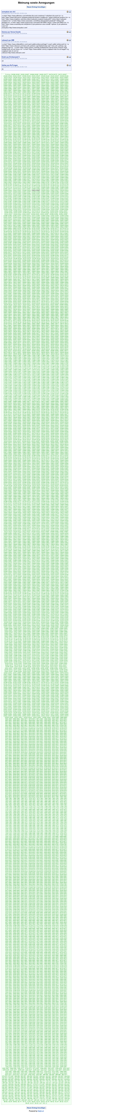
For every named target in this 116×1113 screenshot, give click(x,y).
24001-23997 (55, 82)
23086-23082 (64, 124)
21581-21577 (64, 192)
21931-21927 (64, 176)
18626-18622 (26, 327)
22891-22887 (36, 133)
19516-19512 (64, 285)
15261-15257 (36, 479)
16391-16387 (17, 428)
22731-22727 (8, 141)
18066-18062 (26, 352)
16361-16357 (8, 430)
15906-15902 (8, 451)
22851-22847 (45, 135)
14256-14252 (17, 525)
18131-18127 (36, 349)
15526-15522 (64, 466)
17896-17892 (17, 360)
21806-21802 (36, 182)
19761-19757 (64, 274)
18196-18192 (45, 346)
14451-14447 (45, 516)
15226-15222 (36, 481)
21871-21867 (45, 179)
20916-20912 (64, 222)
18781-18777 (64, 319)
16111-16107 (17, 441)
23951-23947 (17, 85)
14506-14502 (8, 514)
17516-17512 (8, 378)
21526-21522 (36, 195)
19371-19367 (8, 293)
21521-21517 (45, 195)
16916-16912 (17, 405)
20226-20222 (45, 254)
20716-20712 (45, 231)
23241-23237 (36, 117)
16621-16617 (45, 417)
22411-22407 (17, 155)
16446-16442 (45, 425)
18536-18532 (64, 330)
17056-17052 (17, 398)
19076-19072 (36, 306)
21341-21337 (55, 203)
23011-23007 (8, 128)
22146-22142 (55, 166)
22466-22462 (45, 152)
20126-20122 (36, 258)
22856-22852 (36, 135)
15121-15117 (36, 485)
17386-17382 (55, 382)
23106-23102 (26, 124)
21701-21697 (36, 187)
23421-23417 (26, 109)
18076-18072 (8, 352)
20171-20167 (17, 257)
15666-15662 (64, 460)
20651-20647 (36, 235)
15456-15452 (64, 470)
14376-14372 (55, 519)
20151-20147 (55, 257)
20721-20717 (36, 231)
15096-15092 (17, 487)
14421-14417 (36, 517)
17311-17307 (64, 385)
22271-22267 (17, 162)
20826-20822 (36, 227)
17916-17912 (45, 358)
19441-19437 (8, 290)
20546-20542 (36, 239)
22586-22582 (17, 147)
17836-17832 (64, 362)
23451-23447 (36, 108)
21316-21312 (36, 204)
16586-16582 (45, 419)
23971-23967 (45, 84)
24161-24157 (17, 76)
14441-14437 (64, 516)
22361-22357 (45, 157)
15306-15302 (17, 478)
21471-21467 (8, 198)
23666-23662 (26, 98)
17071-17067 (55, 397)
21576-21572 (8, 193)
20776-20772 (64, 228)
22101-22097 (8, 170)
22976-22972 (8, 130)
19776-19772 (36, 274)
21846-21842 (26, 181)
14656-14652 (55, 506)
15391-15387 (55, 473)
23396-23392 (8, 111)
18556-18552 (26, 330)
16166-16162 (45, 438)
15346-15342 (8, 476)
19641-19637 (26, 281)
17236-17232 (8, 390)
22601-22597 (55, 146)
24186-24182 (34, 74)
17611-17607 (26, 373)
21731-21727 (45, 185)
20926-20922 (45, 222)
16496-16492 (17, 424)
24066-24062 (64, 79)
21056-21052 (64, 216)
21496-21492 (26, 197)
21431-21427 (17, 200)
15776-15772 (55, 455)
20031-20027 (17, 263)
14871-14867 (45, 497)
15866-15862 (17, 452)
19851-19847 (26, 271)
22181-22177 (55, 165)
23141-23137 (26, 122)
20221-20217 (55, 254)
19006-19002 (36, 309)
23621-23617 (45, 100)
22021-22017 (26, 173)
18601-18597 (8, 328)
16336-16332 (55, 430)
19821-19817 (17, 273)
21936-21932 (55, 176)
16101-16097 (35, 441)
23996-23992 (64, 82)
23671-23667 (17, 98)
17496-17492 (45, 378)
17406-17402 (17, 382)
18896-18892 (45, 314)
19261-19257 (17, 298)
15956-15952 (45, 447)
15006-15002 (55, 490)
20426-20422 (64, 244)
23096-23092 (45, 124)
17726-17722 (8, 368)
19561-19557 (45, 284)
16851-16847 (8, 408)
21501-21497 (17, 197)
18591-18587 (26, 328)
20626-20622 (17, 236)
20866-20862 (26, 225)
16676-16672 (8, 416)
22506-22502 (36, 150)
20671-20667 (64, 233)
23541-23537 (64, 103)
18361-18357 (64, 338)
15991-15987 (45, 446)
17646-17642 (26, 371)
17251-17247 (45, 389)
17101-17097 (64, 395)
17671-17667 (45, 370)
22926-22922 (36, 131)
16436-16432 (64, 425)
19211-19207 (45, 300)
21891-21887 (8, 179)
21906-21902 (45, 177)
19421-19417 (45, 290)
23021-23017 (55, 127)
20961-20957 (45, 220)
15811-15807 (55, 454)
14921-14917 (17, 495)
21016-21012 (8, 219)
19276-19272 (55, 297)
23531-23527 (17, 104)
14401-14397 (8, 519)
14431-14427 (17, 517)
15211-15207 (64, 481)
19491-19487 (45, 287)
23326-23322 (8, 114)
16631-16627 (26, 417)
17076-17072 (45, 397)
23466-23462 (8, 108)
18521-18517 (26, 331)
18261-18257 (55, 343)
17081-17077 (36, 397)
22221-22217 (45, 163)
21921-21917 (17, 177)
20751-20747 (45, 230)
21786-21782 (8, 184)
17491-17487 (55, 378)
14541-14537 (8, 512)
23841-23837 (26, 90)
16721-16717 (55, 412)
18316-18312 (17, 341)
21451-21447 (45, 198)
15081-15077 (45, 487)
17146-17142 (45, 393)
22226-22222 (36, 163)
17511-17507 (17, 378)
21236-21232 (55, 208)
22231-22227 (26, 163)
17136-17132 (64, 393)
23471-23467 (64, 106)
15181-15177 (55, 482)
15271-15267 (17, 479)
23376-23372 (45, 111)
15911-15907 (64, 449)
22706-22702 (55, 141)
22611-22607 (36, 146)
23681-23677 (64, 97)
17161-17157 (17, 393)
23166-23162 (45, 120)
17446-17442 (8, 381)
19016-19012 (17, 309)
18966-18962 (45, 311)
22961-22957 (36, 130)
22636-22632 (55, 144)
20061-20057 (26, 262)
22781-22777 (45, 138)
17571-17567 (36, 374)
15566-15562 (55, 465)
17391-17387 (45, 382)
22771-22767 (64, 138)
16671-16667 (17, 416)
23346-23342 (36, 112)
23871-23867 (36, 89)
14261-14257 (8, 525)
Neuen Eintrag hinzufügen (36, 7)
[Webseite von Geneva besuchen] (67, 32)
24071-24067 (55, 79)
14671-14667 (26, 506)
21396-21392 (17, 201)
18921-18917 (64, 312)
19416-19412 (55, 290)
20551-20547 (26, 239)
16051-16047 (64, 443)
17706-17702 (45, 368)
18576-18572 (55, 328)
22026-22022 (17, 173)
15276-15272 (8, 479)
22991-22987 (45, 128)
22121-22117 (36, 168)
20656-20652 (26, 235)
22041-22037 (55, 171)
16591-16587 (36, 419)
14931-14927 (64, 493)
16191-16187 (64, 436)
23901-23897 (45, 87)
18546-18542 (45, 330)
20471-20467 (45, 243)
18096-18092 (36, 351)
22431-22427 (45, 154)
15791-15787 (26, 455)
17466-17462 (36, 379)
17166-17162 (8, 393)
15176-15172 (64, 482)
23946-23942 (26, 85)
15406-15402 (26, 473)
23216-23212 (17, 119)
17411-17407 (8, 382)
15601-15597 (55, 463)
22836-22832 (8, 136)
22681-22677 (36, 143)
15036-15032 (64, 489)
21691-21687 (55, 187)
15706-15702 (55, 458)
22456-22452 (64, 152)
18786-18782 (55, 319)
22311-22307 (8, 160)
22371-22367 (26, 157)
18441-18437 (45, 335)
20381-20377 (17, 247)
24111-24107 (45, 77)
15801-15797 (8, 455)
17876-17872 (55, 360)
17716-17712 (26, 368)
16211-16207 (26, 436)
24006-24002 (45, 82)
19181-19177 (36, 301)
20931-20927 (36, 222)
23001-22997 (26, 128)
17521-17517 (64, 376)
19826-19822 (8, 273)
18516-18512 (36, 331)
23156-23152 (64, 120)
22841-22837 (64, 135)
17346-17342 (64, 384)
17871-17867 (64, 360)
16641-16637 (8, 417)
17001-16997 (55, 400)
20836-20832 (17, 227)
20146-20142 (64, 257)
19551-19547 (64, 284)
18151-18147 (64, 347)
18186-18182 (64, 346)
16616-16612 (55, 417)
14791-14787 (64, 500)
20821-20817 (45, 227)
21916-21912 (26, 177)
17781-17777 (36, 365)
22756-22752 (26, 139)
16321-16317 (17, 431)
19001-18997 (45, 309)
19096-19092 (64, 304)
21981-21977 (36, 174)
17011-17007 (36, 400)
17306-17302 (8, 387)
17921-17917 (36, 358)
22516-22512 (17, 150)
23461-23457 (17, 108)
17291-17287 (36, 387)
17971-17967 (8, 357)
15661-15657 (8, 462)
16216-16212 (17, 436)
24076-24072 (45, 79)
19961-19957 (17, 266)
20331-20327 (45, 249)
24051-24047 (26, 81)
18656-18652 (36, 325)
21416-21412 (45, 200)
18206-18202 (26, 346)
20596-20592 (8, 238)
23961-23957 (64, 84)
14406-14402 (64, 517)
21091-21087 (63, 214)
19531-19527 (36, 285)
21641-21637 (17, 190)
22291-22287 (45, 160)
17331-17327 (26, 385)
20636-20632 (64, 235)
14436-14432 (8, 517)
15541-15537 (36, 466)
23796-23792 (45, 92)
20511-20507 (36, 241)
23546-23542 (55, 103)
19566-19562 (36, 284)
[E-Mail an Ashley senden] (70, 65)
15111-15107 (55, 485)
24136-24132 (64, 76)
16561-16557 (26, 420)
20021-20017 (36, 263)
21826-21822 (64, 181)
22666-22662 (64, 143)
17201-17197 (8, 392)
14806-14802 (36, 500)
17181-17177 (45, 392)
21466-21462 (17, 198)
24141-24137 (55, 76)
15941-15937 (8, 449)
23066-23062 (36, 125)
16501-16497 (8, 424)
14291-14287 (17, 524)
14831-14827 (55, 498)
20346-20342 (17, 249)
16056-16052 (55, 443)
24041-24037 (45, 81)
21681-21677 (8, 189)
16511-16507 (55, 422)
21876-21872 (36, 179)
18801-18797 (26, 319)
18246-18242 (17, 344)
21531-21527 (26, 195)
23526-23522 (26, 104)
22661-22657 (8, 144)
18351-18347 (17, 339)
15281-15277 (64, 478)
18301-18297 (45, 341)
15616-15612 (26, 463)
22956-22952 (45, 130)
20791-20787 (36, 228)
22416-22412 (8, 155)
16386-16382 (26, 428)
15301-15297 (26, 478)
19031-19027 (55, 308)
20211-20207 (8, 255)
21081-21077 (17, 216)
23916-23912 (17, 87)
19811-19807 (36, 273)
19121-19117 (17, 304)
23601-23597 (17, 101)
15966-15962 (26, 447)
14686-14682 (64, 505)
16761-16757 (45, 411)
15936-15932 (17, 449)
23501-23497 (8, 106)
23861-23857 (55, 89)
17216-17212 (45, 390)
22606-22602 (45, 146)
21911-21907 (36, 177)
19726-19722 (64, 276)
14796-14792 (55, 500)
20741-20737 (64, 230)
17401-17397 (26, 382)
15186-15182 (45, 482)
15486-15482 (8, 470)
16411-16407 (45, 427)
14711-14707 (17, 505)
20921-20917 (55, 222)
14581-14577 (64, 509)
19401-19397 (17, 292)
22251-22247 (55, 162)
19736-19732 (45, 276)
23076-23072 (17, 125)
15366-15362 (36, 474)
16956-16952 (8, 403)
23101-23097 (35, 124)
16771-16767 (26, 411)
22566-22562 (55, 147)
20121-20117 (45, 258)
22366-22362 (36, 157)
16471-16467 (64, 424)
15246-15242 (64, 479)
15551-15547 (17, 466)
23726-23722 (45, 95)
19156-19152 (17, 303)
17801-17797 (64, 363)
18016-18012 (55, 354)
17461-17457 (45, 379)
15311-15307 (8, 478)
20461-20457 (64, 243)
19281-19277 (45, 297)
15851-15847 (45, 452)
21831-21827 (55, 181)
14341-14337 (55, 520)
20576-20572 (45, 238)
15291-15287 (45, 478)
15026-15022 (17, 490)
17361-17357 (36, 384)
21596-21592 (36, 192)
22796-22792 (17, 138)
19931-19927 (8, 268)
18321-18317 (8, 341)
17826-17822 (17, 363)
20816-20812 (55, 227)
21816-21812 (17, 182)
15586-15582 (17, 465)
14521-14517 (45, 512)
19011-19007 (26, 309)
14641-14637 (17, 508)
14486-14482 (45, 514)
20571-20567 (55, 238)
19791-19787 (8, 274)
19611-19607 (17, 282)
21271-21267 (55, 206)
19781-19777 (26, 274)
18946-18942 (17, 312)
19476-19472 (8, 289)
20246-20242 (8, 254)
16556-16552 (36, 420)
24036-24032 (55, 81)
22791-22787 (26, 138)
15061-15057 (17, 489)
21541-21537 (8, 195)
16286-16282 (17, 433)
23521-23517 (36, 104)
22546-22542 (26, 149)
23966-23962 (55, 84)
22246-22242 (64, 162)
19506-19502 (17, 287)
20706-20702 (64, 231)
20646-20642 (45, 235)
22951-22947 (55, 130)
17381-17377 (64, 382)
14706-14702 (26, 505)
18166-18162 (36, 347)
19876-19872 (45, 270)
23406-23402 (55, 109)
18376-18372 (36, 338)
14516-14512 (55, 512)
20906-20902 (17, 224)
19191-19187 (17, 301)
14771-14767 (36, 501)
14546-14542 (64, 511)
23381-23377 (36, 111)
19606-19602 (26, 282)
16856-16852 (64, 406)
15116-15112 (45, 485)
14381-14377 (45, 519)
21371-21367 (64, 201)
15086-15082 (36, 487)
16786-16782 (64, 409)
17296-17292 (26, 387)
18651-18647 (45, 325)
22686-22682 (26, 143)
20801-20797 (17, 228)
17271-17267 (8, 389)
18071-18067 (17, 352)
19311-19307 (55, 295)
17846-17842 (45, 362)
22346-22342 (8, 158)
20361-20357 (55, 247)
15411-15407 (17, 473)
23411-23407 (45, 109)
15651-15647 (26, 462)
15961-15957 (36, 447)
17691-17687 (8, 370)
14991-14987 (17, 492)
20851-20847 (55, 225)
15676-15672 (45, 460)
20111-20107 (64, 258)
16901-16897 (45, 405)
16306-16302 (45, 431)
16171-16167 (36, 438)
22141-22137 (64, 166)
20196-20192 (36, 255)
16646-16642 (64, 416)
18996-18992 (55, 309)
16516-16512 (45, 422)
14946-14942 (36, 493)
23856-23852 (64, 89)
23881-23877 (17, 89)
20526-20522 (8, 241)
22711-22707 (45, 141)
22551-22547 (17, 149)
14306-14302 (55, 522)
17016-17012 (26, 400)
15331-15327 (36, 476)
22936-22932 (17, 131)
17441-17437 (17, 381)
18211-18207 (17, 346)
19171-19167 (55, 301)
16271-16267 (45, 433)
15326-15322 (45, 476)
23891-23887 (64, 87)
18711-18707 (64, 322)
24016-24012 (26, 82)
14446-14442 (55, 516)
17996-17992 (26, 355)
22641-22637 (45, 144)
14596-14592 (36, 509)
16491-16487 (26, 424)
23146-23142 (17, 122)
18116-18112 (64, 349)
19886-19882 (26, 270)
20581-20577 (36, 238)
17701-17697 (55, 368)
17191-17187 (26, 392)
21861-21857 (64, 179)
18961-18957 (55, 311)
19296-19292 (17, 297)
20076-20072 (64, 260)
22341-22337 (17, 158)
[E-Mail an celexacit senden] (70, 40)
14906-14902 (45, 495)
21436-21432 (8, 200)
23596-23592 (26, 101)
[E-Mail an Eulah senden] (70, 57)
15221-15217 (45, 481)
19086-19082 (17, 306)
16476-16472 (55, 424)
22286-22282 (55, 160)
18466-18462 (64, 333)
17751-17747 (26, 366)
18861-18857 (45, 316)
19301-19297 (8, 297)
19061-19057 (64, 306)
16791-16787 (55, 409)
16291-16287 (8, 433)
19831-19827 (64, 271)
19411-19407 (64, 290)
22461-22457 (55, 152)
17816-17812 (36, 363)
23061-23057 (45, 125)
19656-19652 (64, 279)
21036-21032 (36, 217)
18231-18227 (45, 344)
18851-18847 (64, 316)
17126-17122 (17, 395)
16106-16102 (26, 441)
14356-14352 (26, 520)
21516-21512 (55, 195)
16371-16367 (55, 428)
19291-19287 (26, 297)
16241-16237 (36, 435)
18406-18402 (45, 336)
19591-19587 (55, 282)
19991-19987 (26, 265)
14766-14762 (45, 501)
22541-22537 (36, 149)
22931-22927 (26, 131)
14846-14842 (26, 498)
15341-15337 (17, 476)
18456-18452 (17, 335)
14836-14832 (45, 498)
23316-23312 (26, 114)
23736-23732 (26, 95)
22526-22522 (64, 149)
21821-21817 (8, 182)
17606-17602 (36, 373)
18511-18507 (45, 331)
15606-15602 (45, 463)
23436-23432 (64, 108)
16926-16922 (64, 403)
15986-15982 (55, 446)
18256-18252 (64, 343)
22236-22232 (17, 163)
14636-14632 (26, 508)
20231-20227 (36, 254)
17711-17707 (36, 368)
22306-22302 (17, 160)
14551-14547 (55, 511)
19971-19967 (64, 265)
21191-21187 (8, 211)
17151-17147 (36, 393)
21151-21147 (17, 212)
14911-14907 (36, 495)
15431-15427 (45, 471)
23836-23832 (36, 90)
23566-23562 (17, 103)
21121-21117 (8, 214)
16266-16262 (55, 433)
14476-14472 (64, 514)
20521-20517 (17, 241)
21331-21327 (8, 204)
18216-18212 (8, 346)
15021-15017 (26, 490)
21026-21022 (55, 217)
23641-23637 (8, 100)
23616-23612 (55, 100)
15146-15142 (55, 484)
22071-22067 (64, 170)
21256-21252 (17, 208)
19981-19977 (45, 265)
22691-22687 (17, 143)
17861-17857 (17, 362)
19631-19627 (45, 281)
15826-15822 (26, 454)
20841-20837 (8, 227)
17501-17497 (36, 378)
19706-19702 (36, 278)
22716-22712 (36, 141)
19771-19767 (45, 274)
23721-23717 (55, 95)
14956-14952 (17, 493)
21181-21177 (27, 211)
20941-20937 (17, 222)
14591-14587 (45, 509)
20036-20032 (8, 263)
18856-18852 (55, 316)
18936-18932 (36, 312)
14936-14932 (55, 493)
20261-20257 (45, 252)
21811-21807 (26, 182)
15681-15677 (36, 460)
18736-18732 (17, 322)
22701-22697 (64, 141)
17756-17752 (17, 366)
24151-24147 (36, 76)
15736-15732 (64, 457)
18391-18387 (8, 338)
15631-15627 (64, 462)
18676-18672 (64, 324)
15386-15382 (64, 473)
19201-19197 (64, 300)
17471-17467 (26, 379)
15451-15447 (8, 471)
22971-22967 (17, 130)
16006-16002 (17, 446)
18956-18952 (64, 311)
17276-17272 (64, 387)
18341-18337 (36, 339)
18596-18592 (17, 328)
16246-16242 (26, 435)
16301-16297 (55, 431)
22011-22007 (45, 173)
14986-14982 (26, 492)
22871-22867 (8, 135)
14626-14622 (45, 508)
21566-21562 (26, 193)
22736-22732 (64, 139)
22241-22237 (8, 163)
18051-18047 (55, 352)
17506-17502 (26, 378)
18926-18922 (55, 312)
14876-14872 (36, 497)
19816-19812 (26, 273)
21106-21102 (35, 214)
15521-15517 (8, 468)
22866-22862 (17, 135)
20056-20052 (36, 262)
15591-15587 (8, 465)
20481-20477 (26, 243)
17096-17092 (8, 397)
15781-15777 (45, 455)
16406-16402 (55, 427)
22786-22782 (36, 138)
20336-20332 (36, 249)
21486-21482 (45, 197)
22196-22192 (26, 165)
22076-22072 (55, 170)
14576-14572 (8, 511)
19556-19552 (55, 284)
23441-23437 (55, 108)
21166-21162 (54, 211)
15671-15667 (55, 460)
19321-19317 (36, 295)
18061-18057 (36, 352)
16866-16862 (45, 406)
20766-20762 (17, 230)
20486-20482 (17, 243)
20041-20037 (64, 262)
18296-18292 (55, 341)
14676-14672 (17, 506)
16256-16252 (8, 435)
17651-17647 (17, 371)
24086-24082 (26, 79)
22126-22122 (27, 168)
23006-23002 (17, 128)
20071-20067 (8, 262)
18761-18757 (36, 320)
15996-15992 (36, 446)
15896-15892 (26, 451)
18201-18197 (36, 346)
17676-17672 (36, 370)
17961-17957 (26, 357)
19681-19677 (17, 279)
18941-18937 (26, 312)
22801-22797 (8, 138)
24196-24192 (15, 74)
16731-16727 (36, 412)
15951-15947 (55, 447)
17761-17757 (8, 366)
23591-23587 (36, 101)
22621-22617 (17, 146)
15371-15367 (26, 474)
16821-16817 (64, 408)
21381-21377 (45, 201)
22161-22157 (26, 166)
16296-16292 (64, 431)
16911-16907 (26, 405)
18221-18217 (64, 344)
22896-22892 (26, 133)
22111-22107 (55, 168)
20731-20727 (17, 231)
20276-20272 (17, 252)
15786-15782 (36, 455)
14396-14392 (17, 519)
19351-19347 (45, 293)
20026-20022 (26, 263)
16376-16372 (45, 428)
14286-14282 (26, 524)
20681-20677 (45, 233)
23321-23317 (17, 114)
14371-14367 (64, 519)
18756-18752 (45, 320)
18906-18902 (26, 314)
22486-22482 (8, 152)
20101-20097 (17, 260)
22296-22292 (36, 160)
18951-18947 (8, 312)
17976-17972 (64, 355)
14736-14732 (36, 503)
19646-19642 (17, 281)
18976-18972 (26, 311)
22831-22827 (17, 136)
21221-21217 (17, 209)
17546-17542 (17, 376)
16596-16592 (26, 419)
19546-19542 (8, 285)
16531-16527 (17, 422)
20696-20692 (17, 233)
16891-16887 (64, 405)
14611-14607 (8, 509)
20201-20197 (26, 255)
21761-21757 (55, 184)
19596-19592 (45, 282)
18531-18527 (8, 331)
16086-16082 (64, 441)
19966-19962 (8, 266)
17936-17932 (8, 358)
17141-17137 (55, 393)
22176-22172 (64, 165)
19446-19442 (64, 289)
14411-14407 (55, 517)
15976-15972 (8, 447)
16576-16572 (64, 419)
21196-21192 (64, 209)
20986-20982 (64, 219)
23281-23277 (26, 116)
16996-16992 (64, 400)
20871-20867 (17, 225)
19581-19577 (8, 284)
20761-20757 (26, 230)
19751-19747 (17, 276)
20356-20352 (64, 247)
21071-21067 (36, 216)
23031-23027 (36, 127)
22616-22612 (26, 146)
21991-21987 (17, 174)
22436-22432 (36, 154)
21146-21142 (27, 212)
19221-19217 (26, 300)
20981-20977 (8, 220)
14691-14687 (55, 505)
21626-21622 (45, 190)
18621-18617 (36, 327)
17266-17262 (17, 389)
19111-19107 (36, 304)
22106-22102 (64, 168)
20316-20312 (8, 251)
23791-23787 (55, 92)
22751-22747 (36, 139)
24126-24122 (17, 77)
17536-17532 (36, 376)
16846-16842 (17, 408)
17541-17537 (26, 376)
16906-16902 (36, 405)
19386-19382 (45, 292)
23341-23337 (45, 112)
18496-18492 (8, 333)
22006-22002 (55, 173)
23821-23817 (64, 90)
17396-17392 (36, 382)
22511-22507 (26, 150)
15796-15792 (17, 455)
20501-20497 (55, 241)
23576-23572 (64, 101)
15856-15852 (36, 452)
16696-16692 (36, 414)
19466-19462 (26, 289)
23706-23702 (17, 97)
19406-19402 (8, 292)
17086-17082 (26, 397)
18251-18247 (8, 344)
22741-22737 (55, 139)
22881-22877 (55, 133)
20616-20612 (36, 236)
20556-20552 (17, 239)
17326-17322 (36, 385)
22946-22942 (64, 130)
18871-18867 (26, 316)
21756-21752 (64, 184)
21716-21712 (8, 187)
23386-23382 (26, 111)
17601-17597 (45, 373)
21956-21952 (17, 176)
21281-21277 (36, 206)
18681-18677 (55, 324)
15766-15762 (8, 457)
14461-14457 (26, 516)
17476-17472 (17, 379)
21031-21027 (45, 217)
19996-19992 (17, 265)
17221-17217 (36, 390)
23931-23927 (55, 85)
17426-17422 (45, 381)
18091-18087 (45, 351)
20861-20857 (36, 225)
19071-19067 (45, 306)
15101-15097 (8, 487)
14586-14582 (55, 509)
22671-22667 (55, 143)
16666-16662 (26, 416)
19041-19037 (36, 308)
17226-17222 (26, 390)
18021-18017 (45, 354)
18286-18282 (8, 343)
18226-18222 (55, 344)
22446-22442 (17, 154)
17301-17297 (17, 387)
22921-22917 (45, 131)
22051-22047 (36, 171)
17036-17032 (55, 398)
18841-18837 (17, 317)
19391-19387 (36, 292)
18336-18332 (45, 339)
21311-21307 (45, 204)
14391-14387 (26, 519)
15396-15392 (45, 473)
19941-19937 (55, 266)
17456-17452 (55, 379)
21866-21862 (55, 179)
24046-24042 (36, 81)
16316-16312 (26, 431)
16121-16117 (64, 439)
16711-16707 (8, 414)
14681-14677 (8, 506)
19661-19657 (55, 279)
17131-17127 (8, 395)
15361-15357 (45, 474)
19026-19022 (64, 308)
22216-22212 (55, 163)
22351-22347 (64, 157)
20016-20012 (45, 263)
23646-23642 (64, 98)
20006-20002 (64, 263)
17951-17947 (45, 357)
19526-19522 (45, 285)
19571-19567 (26, 284)
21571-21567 (17, 193)
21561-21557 (36, 193)
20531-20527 (64, 239)
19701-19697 (45, 278)
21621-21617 (55, 190)
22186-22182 (45, 165)
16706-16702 (17, 414)
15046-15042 (45, 489)
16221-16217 (8, 436)
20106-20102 (8, 260)
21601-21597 (26, 192)
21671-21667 (26, 189)
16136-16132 (36, 439)
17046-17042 (36, 398)
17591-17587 (64, 373)
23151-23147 (8, 122)
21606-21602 (17, 192)
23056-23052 (55, 125)
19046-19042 (26, 308)
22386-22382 (64, 155)
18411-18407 (36, 336)
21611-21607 (8, 192)
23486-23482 (36, 106)
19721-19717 (8, 278)
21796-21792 (55, 182)
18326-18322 (64, 339)
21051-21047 (8, 217)
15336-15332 (26, 476)
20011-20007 (55, 263)
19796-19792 (64, 273)
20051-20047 (45, 262)
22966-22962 (26, 130)
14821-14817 (8, 500)
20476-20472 (36, 243)
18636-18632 (8, 327)
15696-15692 (8, 460)
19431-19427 (26, 290)
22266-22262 (26, 162)
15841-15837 (64, 452)
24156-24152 (26, 76)
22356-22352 (55, 157)
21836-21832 (45, 181)
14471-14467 (8, 516)
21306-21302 (55, 204)
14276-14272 (45, 524)
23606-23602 (8, 101)
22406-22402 (26, 155)
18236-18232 (36, 344)
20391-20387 (64, 246)
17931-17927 (17, 358)
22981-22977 (64, 128)
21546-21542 (64, 193)
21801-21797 (45, 182)
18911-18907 (17, 314)
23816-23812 (8, 92)
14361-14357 (17, 520)
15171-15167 (8, 484)
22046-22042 (45, 171)
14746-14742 (17, 503)
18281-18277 (17, 343)
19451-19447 (55, 289)
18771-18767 (17, 320)
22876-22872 (64, 133)
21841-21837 (36, 181)
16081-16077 (8, 443)
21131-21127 (54, 212)
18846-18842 (8, 317)
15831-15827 (17, 454)
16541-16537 (64, 420)
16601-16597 (17, 419)
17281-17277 (55, 387)
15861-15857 (26, 452)
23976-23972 (36, 84)
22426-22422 (55, 154)
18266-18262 (45, 343)
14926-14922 (8, 495)
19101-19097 (54, 304)
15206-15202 (8, 482)
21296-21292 (8, 206)
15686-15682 (26, 460)
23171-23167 (36, 120)
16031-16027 (36, 444)
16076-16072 (17, 443)
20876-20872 (8, 225)
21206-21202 (45, 209)
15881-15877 (55, 451)
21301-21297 (64, 204)
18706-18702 (8, 324)
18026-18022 (36, 354)
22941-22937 (8, 131)
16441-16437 (55, 425)
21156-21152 (8, 212)
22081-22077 (45, 170)
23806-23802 (26, 92)
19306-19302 (64, 295)
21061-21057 (55, 216)
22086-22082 (36, 170)
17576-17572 (26, 374)
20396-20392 (55, 246)
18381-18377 (26, 338)
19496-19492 (36, 287)
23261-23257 (64, 116)
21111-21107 (26, 214)
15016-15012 (36, 490)
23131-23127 (45, 122)
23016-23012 (64, 127)
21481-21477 (55, 197)
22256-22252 (45, 162)
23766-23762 (36, 93)
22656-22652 (17, 144)
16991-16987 (8, 401)
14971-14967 (55, 492)
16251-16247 (17, 435)
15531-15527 (55, 466)
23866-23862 (45, 89)
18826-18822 (45, 317)
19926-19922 (17, 268)
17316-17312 (55, 385)
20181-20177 (64, 255)
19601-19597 (36, 282)
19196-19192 (8, 301)
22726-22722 (17, 141)
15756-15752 (26, 457)
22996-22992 (36, 128)
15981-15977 (64, 446)
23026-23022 (45, 127)
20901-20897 (26, 224)
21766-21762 (45, 184)
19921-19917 (26, 268)
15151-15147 (45, 484)
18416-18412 (26, 336)
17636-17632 (45, 371)
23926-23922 (64, 85)
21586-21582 (55, 192)
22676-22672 (45, 143)
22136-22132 (8, 168)
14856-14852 (8, 498)
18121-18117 (55, 349)
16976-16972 (36, 401)
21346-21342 (45, 203)
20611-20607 (45, 236)
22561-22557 (64, 147)
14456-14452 (36, 516)
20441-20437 (36, 244)
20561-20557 (8, 239)
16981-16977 (26, 401)
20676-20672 (55, 233)
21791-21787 (64, 182)
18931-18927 (45, 312)
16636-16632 (17, 417)
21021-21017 (64, 217)
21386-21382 (36, 201)
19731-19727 (55, 276)
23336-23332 (55, 112)
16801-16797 (36, 409)
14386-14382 (36, 519)
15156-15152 (36, 484)
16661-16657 (36, 416)
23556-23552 (36, 103)
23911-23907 (26, 87)
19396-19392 (26, 292)
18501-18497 (64, 331)
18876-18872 (17, 316)
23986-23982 (17, 84)
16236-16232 (45, 435)
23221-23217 (8, 119)
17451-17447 (64, 379)
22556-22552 (8, 149)
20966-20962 (36, 220)
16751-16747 (64, 411)
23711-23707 (8, 97)
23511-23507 (55, 104)
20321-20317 (64, 249)
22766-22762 (8, 139)
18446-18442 (36, 335)
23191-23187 (64, 119)
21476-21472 (64, 197)
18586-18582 (36, 328)
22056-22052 (26, 171)
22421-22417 (64, 154)
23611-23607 (64, 100)
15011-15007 (45, 490)
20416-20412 (17, 246)
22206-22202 (8, 165)
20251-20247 (64, 252)
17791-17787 (17, 365)
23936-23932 (45, 85)
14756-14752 (64, 501)
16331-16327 (64, 430)
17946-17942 (55, 357)
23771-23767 (26, 93)
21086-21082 (8, 216)
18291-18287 (64, 341)
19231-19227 (8, 300)
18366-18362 (55, 338)
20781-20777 (55, 228)
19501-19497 (26, 287)
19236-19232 (64, 298)
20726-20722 (26, 231)
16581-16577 (55, 419)
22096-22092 (17, 170)
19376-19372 (64, 292)
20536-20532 (55, 239)
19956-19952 (26, 266)
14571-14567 (17, 511)
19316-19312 (45, 295)
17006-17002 (45, 400)
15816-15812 (45, 454)
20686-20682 (36, 233)
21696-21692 (45, 187)
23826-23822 (55, 90)
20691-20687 (26, 233)
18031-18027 (26, 354)
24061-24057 (8, 81)
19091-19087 (8, 306)
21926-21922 (8, 177)
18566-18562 (8, 330)
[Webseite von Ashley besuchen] (67, 65)
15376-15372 (17, 474)
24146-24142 (45, 76)
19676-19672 (26, 279)
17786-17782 (26, 365)
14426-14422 (26, 517)
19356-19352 (36, 293)
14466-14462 (17, 516)
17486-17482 (64, 378)
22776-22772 (55, 138)
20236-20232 (26, 254)
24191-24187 (25, 74)
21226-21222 (8, 209)
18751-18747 (55, 320)
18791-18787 (45, 319)
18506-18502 (55, 331)
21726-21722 (55, 185)
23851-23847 (8, 90)
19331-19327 (17, 295)
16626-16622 (36, 417)
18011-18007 (64, 354)
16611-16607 (64, 417)
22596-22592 (64, 146)
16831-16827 (45, 408)
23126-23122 (55, 122)
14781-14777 (17, 501)
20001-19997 (8, 265)
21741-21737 (26, 185)
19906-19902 (55, 268)
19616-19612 (8, 282)
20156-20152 (45, 257)
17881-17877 (45, 360)
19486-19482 (55, 287)
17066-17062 (64, 397)
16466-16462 (8, 425)
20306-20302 (26, 251)
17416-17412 (64, 381)
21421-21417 (36, 200)
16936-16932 (45, 403)
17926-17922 (26, 358)
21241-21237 (45, 208)
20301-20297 (36, 251)
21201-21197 (55, 209)
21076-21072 (26, 216)
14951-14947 (26, 493)
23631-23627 (26, 100)
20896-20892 (36, 224)
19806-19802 (45, 273)
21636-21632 (26, 190)
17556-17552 (64, 374)
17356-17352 (45, 384)
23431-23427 (8, 109)
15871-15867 (8, 452)
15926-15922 (36, 449)
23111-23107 (17, 124)
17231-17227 (17, 390)
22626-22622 (8, 146)
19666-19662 (45, 279)
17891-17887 (26, 360)
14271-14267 (55, 524)
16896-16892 (55, 405)
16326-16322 (8, 431)
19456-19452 (45, 289)
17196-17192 (17, 392)
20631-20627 (8, 236)
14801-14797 (45, 500)
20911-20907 (8, 224)
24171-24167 (62, 74)
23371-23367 (55, 111)
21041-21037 (26, 217)
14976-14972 (45, 492)
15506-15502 (36, 468)
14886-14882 (17, 497)
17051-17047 (26, 398)
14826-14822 (64, 498)
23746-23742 (8, 95)
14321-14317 (26, 522)
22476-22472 (26, 152)
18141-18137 (17, 349)
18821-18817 (55, 317)
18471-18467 (55, 333)
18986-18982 (8, 311)
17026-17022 (8, 400)
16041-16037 (17, 444)
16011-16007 (8, 446)
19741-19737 (36, 276)
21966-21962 (64, 174)
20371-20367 (36, 247)
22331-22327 (36, 158)
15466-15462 (45, 470)
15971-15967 (17, 447)
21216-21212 (27, 209)
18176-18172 (17, 347)
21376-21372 (55, 201)
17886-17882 (36, 360)
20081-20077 (55, 260)
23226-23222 (64, 117)
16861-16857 (55, 406)
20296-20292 (45, 251)
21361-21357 (17, 203)
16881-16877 (17, 406)
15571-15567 (45, 465)
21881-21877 (26, 179)
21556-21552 (45, 193)
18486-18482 (26, 333)
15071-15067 (64, 487)
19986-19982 (36, 265)
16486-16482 (36, 424)
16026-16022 (45, 444)
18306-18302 (36, 341)
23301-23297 (55, 114)
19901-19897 (64, 268)
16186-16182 (8, 438)
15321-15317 (55, 476)
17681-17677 (26, 370)
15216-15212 (55, 481)
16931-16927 (55, 403)
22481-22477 (17, 152)
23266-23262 (55, 116)
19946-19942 (45, 266)
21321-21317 (26, 204)
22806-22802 (64, 136)
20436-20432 (45, 244)
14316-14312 (36, 522)
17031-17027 (64, 398)
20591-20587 (17, 238)
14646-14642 (8, 508)
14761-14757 (55, 501)
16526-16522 (26, 422)
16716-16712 (64, 412)
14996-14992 (8, 492)
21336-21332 (64, 203)
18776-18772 (8, 320)
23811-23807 (17, 92)
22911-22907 (64, 131)
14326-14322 (17, 522)
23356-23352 (17, 112)
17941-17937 (64, 357)
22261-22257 (36, 162)
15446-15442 (17, 471)
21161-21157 (63, 211)
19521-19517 (55, 285)
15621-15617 (17, 463)
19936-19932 (64, 266)
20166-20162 (26, 257)
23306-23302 (45, 114)
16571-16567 (8, 420)
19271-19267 (64, 297)
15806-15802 (64, 454)
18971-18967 (36, 311)
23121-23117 (64, 122)
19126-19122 (8, 304)
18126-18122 (45, 349)
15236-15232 (17, 481)
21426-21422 (26, 200)
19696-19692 (55, 278)
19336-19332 (8, 295)
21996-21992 (8, 174)
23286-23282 (17, 116)
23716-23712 (64, 95)
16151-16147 (8, 439)
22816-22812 (45, 136)
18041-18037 (8, 354)
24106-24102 (54, 77)
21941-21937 (45, 176)
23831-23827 (45, 90)
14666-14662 (36, 506)
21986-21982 (26, 174)
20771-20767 (8, 230)
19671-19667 (36, 279)
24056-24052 (17, 81)
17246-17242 (55, 389)
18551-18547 (36, 330)
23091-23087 (54, 124)
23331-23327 (64, 112)
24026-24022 (8, 82)
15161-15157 (26, 484)
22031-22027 (8, 173)
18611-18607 (55, 327)
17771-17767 (55, 365)
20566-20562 (64, 238)
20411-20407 (26, 246)
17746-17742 (36, 366)
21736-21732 (36, 185)
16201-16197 (45, 436)
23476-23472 (55, 106)
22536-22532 (45, 149)
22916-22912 (55, 131)
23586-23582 (45, 101)
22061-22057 (17, 171)
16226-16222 (64, 435)
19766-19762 (55, 274)
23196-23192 (55, 119)
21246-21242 (36, 208)
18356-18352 (8, 339)
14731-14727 (45, 503)
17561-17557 (55, 374)
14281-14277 (36, 524)
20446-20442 (26, 244)
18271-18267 (36, 343)
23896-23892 (55, 87)
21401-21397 (8, 201)
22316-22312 (64, 158)
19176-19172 (45, 301)
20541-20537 (45, 239)
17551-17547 (8, 376)
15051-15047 (36, 489)
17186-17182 (36, 392)
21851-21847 (17, 181)
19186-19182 (26, 301)
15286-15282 (55, 478)
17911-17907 (55, 358)
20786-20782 (45, 228)
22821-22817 (36, 136)
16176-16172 (26, 438)
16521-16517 (36, 422)
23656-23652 (45, 98)
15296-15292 (36, 478)
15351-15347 (64, 474)
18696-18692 (26, 324)
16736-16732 (26, 412)
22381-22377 (8, 157)
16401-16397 (64, 427)
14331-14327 (8, 522)
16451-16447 (36, 425)
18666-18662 (17, 325)
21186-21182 (17, 211)
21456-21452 (36, 198)
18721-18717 (45, 322)
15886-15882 (45, 451)
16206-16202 (36, 436)
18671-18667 (8, 325)
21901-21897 (55, 177)
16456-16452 (26, 425)
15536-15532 (45, 466)
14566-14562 (26, 511)
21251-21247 (26, 208)
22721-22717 (26, 141)
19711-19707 (26, 278)
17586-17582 (8, 374)
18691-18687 (36, 324)
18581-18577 (45, 328)
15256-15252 (45, 479)
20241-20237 (17, 254)
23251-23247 (17, 117)
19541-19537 (17, 285)
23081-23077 (8, 125)
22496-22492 (55, 150)
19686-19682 (8, 279)
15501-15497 (45, 468)
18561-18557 (17, 330)
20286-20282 (64, 251)
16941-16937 (36, 403)
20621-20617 (26, 236)
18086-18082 (54, 351)
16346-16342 (36, 430)
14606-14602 (17, 509)
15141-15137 (64, 484)
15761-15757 (17, 457)
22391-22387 (55, 155)
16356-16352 (17, 430)
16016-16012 (64, 444)
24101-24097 (64, 77)
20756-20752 (36, 230)
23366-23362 (64, 111)
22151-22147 (45, 166)
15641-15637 (45, 462)
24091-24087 (17, 79)
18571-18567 (64, 328)
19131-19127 (64, 303)
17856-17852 (26, 362)
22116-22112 (45, 168)
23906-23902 (36, 87)
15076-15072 (55, 487)
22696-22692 (8, 143)
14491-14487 (36, 514)
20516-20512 (26, 241)
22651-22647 (26, 144)
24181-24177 (43, 74)
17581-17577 (17, 374)
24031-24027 (64, 81)
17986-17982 (45, 355)
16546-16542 (55, 420)
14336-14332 (64, 520)
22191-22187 (36, 165)
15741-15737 (55, 457)
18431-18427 (64, 335)
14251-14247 (26, 525)
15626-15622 (8, 463)
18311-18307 (26, 341)
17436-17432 (26, 381)
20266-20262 (36, 252)
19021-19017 (8, 309)
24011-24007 (36, 82)
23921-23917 (8, 87)
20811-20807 (64, 227)
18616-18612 (45, 327)
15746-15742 (45, 457)
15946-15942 (64, 447)
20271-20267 (26, 252)
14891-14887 (8, 497)
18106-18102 (17, 351)
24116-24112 (36, 77)
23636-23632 (17, 100)
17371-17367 (17, 384)
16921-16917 (8, 405)
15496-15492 (55, 468)
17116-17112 (36, 395)
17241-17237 (64, 389)
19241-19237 (55, 298)
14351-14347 (36, 520)
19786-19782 (17, 274)
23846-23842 (17, 90)
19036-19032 (45, 308)
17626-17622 (64, 371)
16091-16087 (54, 441)
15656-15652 (17, 462)
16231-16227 (55, 435)
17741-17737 (45, 366)
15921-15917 (45, 449)
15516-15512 (17, 468)
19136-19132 (55, 303)
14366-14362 (8, 520)
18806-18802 (17, 319)
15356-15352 (55, 474)
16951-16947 (17, 403)
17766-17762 (64, 365)
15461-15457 (55, 470)
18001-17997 (17, 355)
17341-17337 (8, 385)
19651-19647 (8, 281)
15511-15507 (26, 468)
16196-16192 (55, 436)
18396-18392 (64, 336)
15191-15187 (36, 482)
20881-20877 (64, 224)
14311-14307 (45, 522)
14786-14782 (8, 501)
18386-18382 (17, 338)
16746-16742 (8, 412)
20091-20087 (36, 260)
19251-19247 (36, 298)
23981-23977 (26, 84)
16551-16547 (45, 420)
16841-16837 (26, 408)
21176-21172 (36, 211)
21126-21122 (63, 212)
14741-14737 (26, 503)
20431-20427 (55, 244)
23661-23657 (36, 98)
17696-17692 (64, 368)
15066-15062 (8, 489)
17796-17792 (8, 365)
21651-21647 (64, 189)
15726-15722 (17, 458)
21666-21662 (36, 189)
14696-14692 (45, 505)
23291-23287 (8, 116)
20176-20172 (8, 257)
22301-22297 (26, 160)
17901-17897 (8, 360)
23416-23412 (36, 109)
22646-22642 (36, 144)
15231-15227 (26, 481)
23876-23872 (26, 89)
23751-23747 (64, 93)
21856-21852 (8, 181)
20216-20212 (64, 254)
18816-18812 (64, 317)
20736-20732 (8, 231)
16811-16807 (17, 409)
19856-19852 (17, 271)
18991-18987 (64, 309)
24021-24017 (17, 82)
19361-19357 (26, 293)
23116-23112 (8, 124)
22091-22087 (26, 170)
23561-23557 (26, 103)
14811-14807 (26, 500)
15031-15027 (8, 490)
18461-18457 (8, 335)
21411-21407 (55, 200)
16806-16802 (26, 409)
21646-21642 (8, 190)
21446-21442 (55, 198)
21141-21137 (36, 212)
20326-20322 (55, 249)
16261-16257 (64, 433)
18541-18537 (55, 330)
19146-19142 (36, 303)
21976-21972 (45, 174)
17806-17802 (55, 363)
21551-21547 (55, 193)
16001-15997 (26, 446)
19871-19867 (55, 270)
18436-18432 (55, 335)
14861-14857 (64, 497)
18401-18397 (55, 336)
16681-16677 (64, 414)
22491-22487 (64, 150)
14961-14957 (8, 493)
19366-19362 (17, 293)
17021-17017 (17, 400)
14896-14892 (64, 495)
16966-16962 (55, 401)
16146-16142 (17, 439)
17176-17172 (55, 392)
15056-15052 (26, 489)
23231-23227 (55, 117)
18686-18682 (45, 324)
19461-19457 (36, 289)
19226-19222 (17, 300)
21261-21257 (8, 208)
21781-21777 (17, 184)
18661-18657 (26, 325)
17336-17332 (17, 385)
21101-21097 (44, 214)
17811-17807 (45, 363)
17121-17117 (27, 395)
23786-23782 (64, 92)
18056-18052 (45, 352)
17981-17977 (55, 355)
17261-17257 (26, 389)
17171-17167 (64, 392)
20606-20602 (55, 236)
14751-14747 (8, 503)
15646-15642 (36, 462)
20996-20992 (45, 219)
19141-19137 (45, 303)
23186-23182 (8, 120)
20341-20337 (26, 249)
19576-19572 (17, 284)
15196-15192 (26, 482)
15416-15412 (8, 473)
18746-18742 (64, 320)
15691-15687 (17, 460)
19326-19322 (26, 295)
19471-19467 (17, 289)
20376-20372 (26, 247)
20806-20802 (8, 228)
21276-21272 (45, 206)
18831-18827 (36, 317)
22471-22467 (36, 152)
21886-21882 (17, 179)
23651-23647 (55, 98)
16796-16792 (45, 409)
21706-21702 (26, 187)
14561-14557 (36, 511)
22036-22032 (64, 171)
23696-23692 (36, 97)
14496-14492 (26, 514)
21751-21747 (8, 185)
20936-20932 (26, 222)
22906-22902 (8, 133)
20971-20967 (26, 220)
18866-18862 (36, 316)
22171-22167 (8, 166)
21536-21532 (17, 195)
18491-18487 (17, 333)
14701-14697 (36, 505)
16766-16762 (36, 411)
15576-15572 (36, 465)
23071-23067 (26, 125)
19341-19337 (64, 293)
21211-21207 (36, 209)
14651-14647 (64, 506)
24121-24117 (27, 77)
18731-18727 (26, 322)
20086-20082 (45, 260)
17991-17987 (36, 355)
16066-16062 (36, 443)
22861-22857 (26, 135)
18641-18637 (64, 325)
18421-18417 (17, 336)
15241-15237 (8, 481)
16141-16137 (26, 439)
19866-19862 (64, 270)
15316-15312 (64, 476)
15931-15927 (26, 449)
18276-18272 (26, 343)
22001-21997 (64, 173)
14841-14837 (36, 498)
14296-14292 (8, 524)
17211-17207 (55, 390)
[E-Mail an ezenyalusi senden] (70, 11)
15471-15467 (36, 470)
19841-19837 (45, 271)
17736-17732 (55, 366)
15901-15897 (17, 451)
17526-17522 (55, 376)
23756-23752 (55, 93)
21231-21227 (64, 208)
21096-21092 (54, 214)
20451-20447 (17, 244)
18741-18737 (8, 322)
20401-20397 (45, 246)
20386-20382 (8, 247)
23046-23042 (8, 127)
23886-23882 (8, 89)
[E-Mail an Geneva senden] (70, 32)
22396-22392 (45, 155)
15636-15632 (55, 462)
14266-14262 (64, 524)
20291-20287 (55, 251)
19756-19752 (8, 276)
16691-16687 (45, 414)
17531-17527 (45, 376)
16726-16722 (45, 412)
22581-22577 (26, 147)
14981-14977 (36, 492)
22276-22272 (8, 162)
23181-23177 (17, 120)
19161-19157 (8, 303)
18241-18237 (26, 344)
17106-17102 (54, 395)
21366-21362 (8, 203)
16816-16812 (8, 409)
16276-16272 (36, 433)
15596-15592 (64, 463)
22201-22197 (17, 165)
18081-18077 (64, 351)
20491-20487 (8, 243)
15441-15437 (26, 471)
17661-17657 (64, 370)
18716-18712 (55, 322)
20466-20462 (55, 243)
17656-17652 (8, 371)
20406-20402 (36, 246)
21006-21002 (26, 219)
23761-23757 (45, 93)
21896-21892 (64, 177)
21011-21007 (17, 219)
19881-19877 (36, 270)
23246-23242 (26, 117)
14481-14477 (55, 514)
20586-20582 (26, 238)
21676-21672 (17, 189)
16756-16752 (55, 411)
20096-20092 (26, 260)
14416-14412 (45, 517)
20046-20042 (55, 262)
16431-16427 (8, 427)
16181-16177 (17, 438)
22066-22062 (8, 171)
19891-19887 (17, 270)
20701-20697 (8, 233)
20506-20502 (45, 241)
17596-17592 (55, 373)
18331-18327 (55, 339)
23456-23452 (26, 108)
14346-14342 (45, 520)
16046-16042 (8, 444)
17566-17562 (45, 374)
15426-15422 (55, 471)
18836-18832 (26, 317)
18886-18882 (64, 314)
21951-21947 (26, 176)
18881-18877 (8, 316)
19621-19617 (64, 281)
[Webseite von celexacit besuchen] (67, 40)
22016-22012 (36, 173)
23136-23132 (36, 122)
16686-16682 (55, 414)
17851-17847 (36, 362)
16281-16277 (26, 433)
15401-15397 (36, 473)
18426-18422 (8, 336)
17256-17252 (36, 389)
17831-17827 (8, 363)
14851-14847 (17, 498)
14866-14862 (55, 497)
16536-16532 (8, 422)
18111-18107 (8, 351)
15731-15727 (8, 458)
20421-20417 (8, 246)
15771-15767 (64, 455)
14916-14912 (26, 495)
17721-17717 (17, 368)
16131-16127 (45, 439)
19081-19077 (26, 306)
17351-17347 (55, 384)
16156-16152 (64, 438)
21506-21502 (8, 197)
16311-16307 (36, 431)
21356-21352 (26, 203)
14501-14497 (17, 514)
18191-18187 (55, 346)
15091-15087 (26, 487)
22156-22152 (36, 166)
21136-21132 (45, 212)
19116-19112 (27, 304)
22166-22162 (17, 166)
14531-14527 (26, 512)
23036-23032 (26, 127)
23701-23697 (26, 97)
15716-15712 (36, 458)
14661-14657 (45, 506)
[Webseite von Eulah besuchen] (67, 57)
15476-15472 (26, 470)
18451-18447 (26, 335)
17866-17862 (8, 362)
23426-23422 (17, 109)
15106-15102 (64, 485)
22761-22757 (17, 139)
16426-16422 (17, 427)
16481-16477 (45, 424)
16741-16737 (17, 412)
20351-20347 (8, 249)
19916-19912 (36, 268)
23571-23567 (8, 103)
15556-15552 (8, 466)
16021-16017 (55, 444)
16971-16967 (45, 401)
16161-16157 (55, 438)
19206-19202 (55, 300)
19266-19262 (8, 298)
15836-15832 (8, 454)
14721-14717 (64, 503)
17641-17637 (36, 371)
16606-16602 (8, 419)
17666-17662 (55, 370)
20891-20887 (45, 224)
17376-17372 (8, 384)
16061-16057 (45, 443)
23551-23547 (45, 103)
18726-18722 (36, 322)
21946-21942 (36, 176)
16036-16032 (26, 444)
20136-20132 (17, 258)
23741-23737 (17, 95)
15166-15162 (17, 484)
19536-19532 (26, 285)
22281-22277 (64, 160)
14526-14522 (36, 512)
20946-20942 (8, 222)
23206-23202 (36, 119)
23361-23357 (8, 112)
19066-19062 (55, 306)
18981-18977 (17, 311)
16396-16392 (8, 428)
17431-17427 (36, 381)
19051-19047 (17, 308)
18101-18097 (26, 351)
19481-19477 (64, 287)
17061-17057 (8, 398)
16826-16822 (55, 408)
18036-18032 (17, 354)
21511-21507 (64, 195)
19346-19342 (55, 293)
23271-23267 (45, 116)
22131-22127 (17, 168)
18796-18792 (36, 319)
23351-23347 (26, 112)
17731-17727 (64, 366)
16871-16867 (36, 406)
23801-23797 (36, 92)
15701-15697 (64, 458)
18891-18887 (55, 314)
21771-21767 (36, 184)
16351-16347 (26, 430)
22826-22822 (26, 136)
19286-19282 (36, 297)
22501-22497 (45, 150)
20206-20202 (17, 255)
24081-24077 (36, 79)
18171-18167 (26, 347)
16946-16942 (26, 403)
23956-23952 (8, 85)
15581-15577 (26, 465)
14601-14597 (26, 509)
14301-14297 (64, 522)
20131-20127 (27, 258)
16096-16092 (45, 441)
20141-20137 (8, 258)
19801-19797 (55, 273)
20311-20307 (17, 251)
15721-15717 (26, 458)
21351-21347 (36, 203)
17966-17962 (17, 357)
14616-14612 (64, 508)
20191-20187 (45, 255)
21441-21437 (64, 198)
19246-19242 (45, 298)
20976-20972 (17, 220)
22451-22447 (8, 154)
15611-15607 (36, 463)
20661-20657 (17, 235)
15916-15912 (55, 449)
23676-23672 (8, 98)
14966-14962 (64, 492)
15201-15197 (17, 482)
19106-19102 (45, 304)
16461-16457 (17, 425)
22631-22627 (64, 144)
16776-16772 (17, 411)
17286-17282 (45, 387)
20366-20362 (45, 247)
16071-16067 (26, 443)
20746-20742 (55, 230)
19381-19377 (55, 292)
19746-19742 (26, 276)
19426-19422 (36, 290)
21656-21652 (55, 189)
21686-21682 (64, 187)
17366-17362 (26, 384)
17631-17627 (55, 371)
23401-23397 (64, 109)
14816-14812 (17, 500)
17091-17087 (17, 397)
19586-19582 (64, 282)
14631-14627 (36, 508)
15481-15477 (17, 470)
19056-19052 (8, 308)
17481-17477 (8, 379)
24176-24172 (53, 74)
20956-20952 (55, 220)
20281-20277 (8, 252)
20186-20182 (55, 255)
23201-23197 (45, 119)
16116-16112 (8, 441)
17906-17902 (64, 358)
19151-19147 (26, 303)
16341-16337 (45, 430)
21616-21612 (64, 190)
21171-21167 (45, 211)
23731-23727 (36, 95)
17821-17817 (26, 363)
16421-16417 (26, 427)
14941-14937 (45, 493)
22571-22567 (45, 147)
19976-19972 (55, 265)
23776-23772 (17, 93)
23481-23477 (45, 106)
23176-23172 (26, 120)
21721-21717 (64, 185)
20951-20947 (64, 220)
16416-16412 (36, 427)
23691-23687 (45, 97)
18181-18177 (8, 347)
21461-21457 (26, 198)
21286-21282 (26, 206)
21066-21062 (45, 216)
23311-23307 (36, 114)
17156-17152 (26, 393)
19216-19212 (36, 300)
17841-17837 (55, 362)
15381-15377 (8, 474)
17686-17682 (17, 370)
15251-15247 (55, 479)
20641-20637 (55, 235)
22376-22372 (17, 157)
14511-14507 (64, 512)
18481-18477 (36, 333)
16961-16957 (64, 401)
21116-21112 (17, 214)
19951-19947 (36, 266)
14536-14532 (17, 512)
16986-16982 (17, 401)
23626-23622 (36, 100)
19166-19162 (64, 301)
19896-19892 (8, 270)
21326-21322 (17, 204)
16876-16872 (26, 406)
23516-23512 (45, 104)
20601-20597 (64, 236)
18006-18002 (8, 355)
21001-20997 (36, 219)
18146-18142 (8, 349)
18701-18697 (17, 324)
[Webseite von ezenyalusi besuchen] (67, 11)
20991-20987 (55, 219)
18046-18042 (64, 352)
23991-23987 (8, 84)
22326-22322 (45, 158)
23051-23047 (64, 125)
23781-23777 (8, 93)
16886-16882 (8, 406)
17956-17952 (36, 357)
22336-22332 (26, 158)
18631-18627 (17, 327)
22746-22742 (45, 139)
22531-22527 (55, 149)
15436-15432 (36, 471)
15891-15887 (36, 451)
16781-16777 (8, 411)
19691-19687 (64, 278)
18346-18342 (26, 339)
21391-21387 (26, 201)
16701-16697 (26, 414)
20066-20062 (17, 262)
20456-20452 (8, 244)
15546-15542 (26, 466)
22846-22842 (55, 135)
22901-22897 (17, 133)
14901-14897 (55, 495)
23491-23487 (26, 106)
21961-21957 (8, 176)
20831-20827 (26, 227)
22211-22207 (64, 163)
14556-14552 (45, 511)
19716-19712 (17, 278)
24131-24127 (8, 77)
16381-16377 (36, 428)
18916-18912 (8, 314)
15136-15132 (8, 485)
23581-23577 (55, 101)
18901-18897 (36, 314)
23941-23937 (36, 85)
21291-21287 (17, 206)
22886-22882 (45, 133)
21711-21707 (17, 187)
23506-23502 (64, 104)
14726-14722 (55, 503)
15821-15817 (36, 454)
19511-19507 (8, 287)
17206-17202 (64, 390)
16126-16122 (55, 439)
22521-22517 (8, 150)
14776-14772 (26, 501)
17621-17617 (8, 373)
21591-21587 (45, 192)
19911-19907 (45, 268)
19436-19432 (17, 290)
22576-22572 (36, 147)
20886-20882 (55, 224)
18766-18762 (26, 320)
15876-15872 (64, 451)
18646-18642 (55, 325)
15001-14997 (64, 490)
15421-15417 (64, 471)
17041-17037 (45, 398)
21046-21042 (17, 217)
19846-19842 (36, 271)
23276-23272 (36, 116)
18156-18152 (55, 347)
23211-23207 (26, 119)
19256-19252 (26, 298)
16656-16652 (45, 416)
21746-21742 (17, 185)
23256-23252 (8, 117)
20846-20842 (64, 225)
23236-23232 (45, 117)
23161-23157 (55, 120)
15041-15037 (55, 489)
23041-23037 (17, 127)
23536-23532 (8, 104)
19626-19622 (55, 281)
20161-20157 (36, 257)
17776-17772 (45, 365)
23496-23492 (17, 106)
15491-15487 (64, 468)
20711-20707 (55, 231)
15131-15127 (17, 485)
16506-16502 (64, 422)
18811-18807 (8, 319)
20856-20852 (45, 225)
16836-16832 (36, 408)
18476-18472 (45, 333)
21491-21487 (36, 197)
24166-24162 (8, 76)
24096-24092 (8, 79)
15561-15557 (64, 465)
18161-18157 (45, 347)
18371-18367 (45, 338)
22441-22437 (26, 154)
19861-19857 (8, 271)
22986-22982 (55, 128)
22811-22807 (55, 136)
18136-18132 (27, 349)
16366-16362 (64, 428)
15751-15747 (36, 457)
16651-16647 (55, 416)
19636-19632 (36, 281)
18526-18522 (17, 331)
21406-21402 (64, 200)
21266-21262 (64, 206)
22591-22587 (8, 147)
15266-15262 (26, 479)
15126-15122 (27, 485)
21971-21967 (55, 174)
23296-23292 (64, 114)
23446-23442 (45, 108)
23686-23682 (55, 97)
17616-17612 (17, 373)
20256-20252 (55, 252)
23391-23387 (17, 111)
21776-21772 (26, 184)
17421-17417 (55, 381)
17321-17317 (45, 385)
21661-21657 (45, 189)
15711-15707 (45, 458)
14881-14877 (26, 497)
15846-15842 (55, 452)
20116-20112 (55, 258)
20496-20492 (64, 241)
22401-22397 (36, 155)
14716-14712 (8, 505)
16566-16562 (17, 420)
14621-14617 (55, 508)
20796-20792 (26, 228)
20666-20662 (8, 235)
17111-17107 (45, 395)
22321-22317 (55, 158)
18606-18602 (64, 327)
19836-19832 (55, 271)
